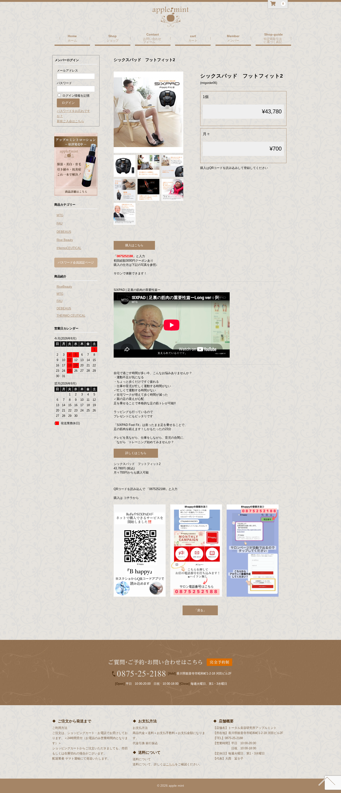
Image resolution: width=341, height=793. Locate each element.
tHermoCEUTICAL (69, 248)
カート (192, 40)
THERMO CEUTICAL (71, 315)
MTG (60, 215)
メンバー (233, 40)
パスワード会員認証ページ (76, 262)
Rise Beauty (65, 240)
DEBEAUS (64, 232)
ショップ (112, 40)
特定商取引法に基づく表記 (273, 40)
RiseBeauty (64, 286)
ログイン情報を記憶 (75, 95)
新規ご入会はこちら (70, 121)
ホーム (72, 40)
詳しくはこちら (135, 453)
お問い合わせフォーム (152, 40)
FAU (59, 223)
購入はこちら (134, 245)
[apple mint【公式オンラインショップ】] (170, 23)
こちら (170, 764)
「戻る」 (200, 610)
